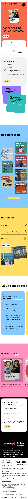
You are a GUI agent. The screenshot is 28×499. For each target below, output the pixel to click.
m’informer (9, 64)
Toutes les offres (6, 245)
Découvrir (5, 36)
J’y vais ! (7, 81)
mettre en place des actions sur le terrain (15, 75)
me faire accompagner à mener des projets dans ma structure (15, 70)
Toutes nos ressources (14, 198)
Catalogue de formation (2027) (13, 29)
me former (9, 67)
